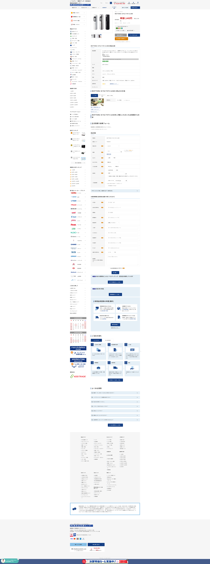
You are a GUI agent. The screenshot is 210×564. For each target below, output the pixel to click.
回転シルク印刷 (110, 443)
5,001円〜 (72, 107)
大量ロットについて (75, 125)
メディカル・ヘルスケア (77, 70)
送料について (72, 295)
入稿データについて (95, 109)
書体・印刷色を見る (95, 107)
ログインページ (97, 492)
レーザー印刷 (109, 445)
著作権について (123, 448)
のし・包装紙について (74, 301)
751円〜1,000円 (73, 100)
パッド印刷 (109, 439)
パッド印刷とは (126, 100)
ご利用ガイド (122, 437)
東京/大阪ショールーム (76, 121)
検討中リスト (96, 494)
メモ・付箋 (74, 43)
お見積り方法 (72, 288)
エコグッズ (74, 36)
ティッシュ (74, 47)
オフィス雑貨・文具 (76, 72)
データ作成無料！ (75, 114)
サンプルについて (73, 311)
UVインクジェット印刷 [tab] (102, 95)
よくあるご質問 (114, 7)
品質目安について (113, 83)
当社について (96, 472)
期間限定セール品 (76, 16)
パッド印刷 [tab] (94, 95)
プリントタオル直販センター (111, 482)
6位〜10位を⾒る (78, 162)
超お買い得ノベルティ (111, 465)
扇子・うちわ (75, 77)
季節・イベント (76, 24)
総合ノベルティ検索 (111, 461)
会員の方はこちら (114, 327)
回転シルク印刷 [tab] (110, 95)
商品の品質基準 (73, 313)
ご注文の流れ (122, 441)
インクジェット (110, 448)
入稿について (72, 306)
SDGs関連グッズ (75, 33)
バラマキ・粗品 (76, 20)
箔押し (108, 446)
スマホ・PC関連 (75, 54)
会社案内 (96, 475)
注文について (83, 472)
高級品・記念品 (75, 65)
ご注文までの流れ (73, 290)
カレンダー (74, 79)
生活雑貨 (74, 74)
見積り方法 (122, 439)
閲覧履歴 (109, 469)
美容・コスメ (75, 68)
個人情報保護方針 (114, 268)
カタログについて (97, 477)
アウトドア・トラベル (76, 58)
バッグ (73, 45)
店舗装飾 (74, 83)
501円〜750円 (73, 98)
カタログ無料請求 (75, 116)
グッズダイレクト (110, 486)
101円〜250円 (73, 93)
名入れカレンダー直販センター (111, 479)
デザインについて (73, 304)
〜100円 (71, 91)
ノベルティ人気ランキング (111, 467)
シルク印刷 (109, 441)
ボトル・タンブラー (76, 52)
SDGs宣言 (109, 490)
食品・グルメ (75, 61)
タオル (73, 49)
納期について (72, 297)
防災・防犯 (74, 56)
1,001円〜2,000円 (74, 102)
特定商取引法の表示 (98, 478)
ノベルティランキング (111, 484)
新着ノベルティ (76, 12)
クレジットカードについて (86, 497)
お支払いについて (73, 292)
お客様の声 (104, 7)
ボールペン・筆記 (75, 40)
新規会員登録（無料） (98, 491)
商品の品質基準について (86, 493)
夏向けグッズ (75, 31)
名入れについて (94, 111)
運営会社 (109, 477)
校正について (72, 308)
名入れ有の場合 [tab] (96, 340)
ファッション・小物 (76, 63)
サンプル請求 (125, 7)
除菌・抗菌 (74, 38)
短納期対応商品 (74, 123)
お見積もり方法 (84, 475)
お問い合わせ (135, 7)
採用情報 (109, 488)
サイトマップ (96, 482)
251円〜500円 (73, 95)
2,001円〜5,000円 (74, 104)
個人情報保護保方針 (98, 480)
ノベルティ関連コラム (111, 475)
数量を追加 (109, 154)
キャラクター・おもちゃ (77, 81)
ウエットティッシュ (85, 441)
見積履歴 (96, 496)
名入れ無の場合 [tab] (108, 340)
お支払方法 (122, 443)
